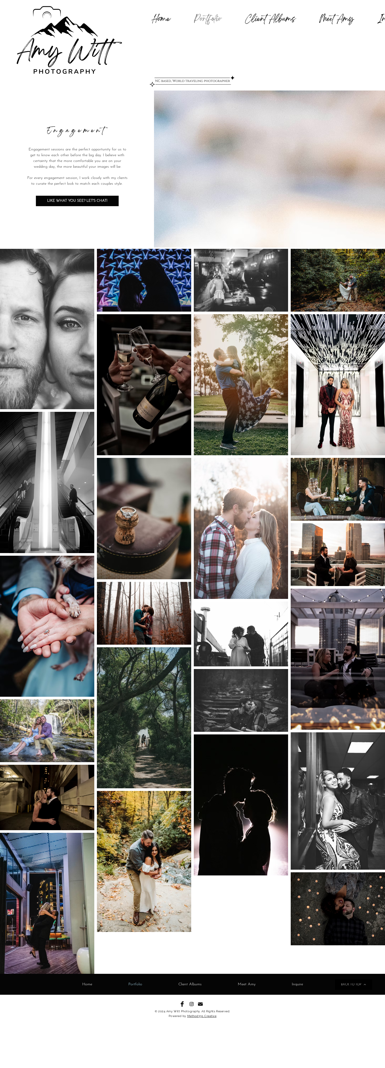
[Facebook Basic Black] (182, 1004)
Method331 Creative (202, 1016)
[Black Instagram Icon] (191, 1004)
